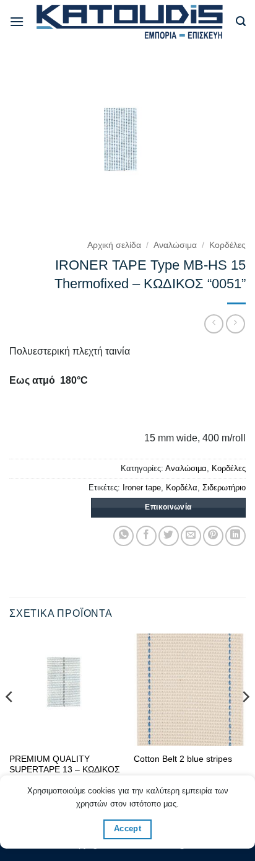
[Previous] (9, 721)
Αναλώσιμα (175, 245)
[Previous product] (235, 323)
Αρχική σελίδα (114, 245)
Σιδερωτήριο (224, 487)
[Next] (245, 721)
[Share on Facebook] (146, 536)
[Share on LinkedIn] (235, 536)
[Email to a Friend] (191, 536)
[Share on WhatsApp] (123, 536)
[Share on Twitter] (168, 536)
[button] (16, 21)
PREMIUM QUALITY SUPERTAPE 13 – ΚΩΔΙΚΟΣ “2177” (64, 769)
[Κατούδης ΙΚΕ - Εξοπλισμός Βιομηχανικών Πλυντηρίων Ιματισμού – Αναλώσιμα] (130, 21)
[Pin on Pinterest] (213, 536)
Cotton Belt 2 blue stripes (183, 759)
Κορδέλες (227, 245)
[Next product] (213, 323)
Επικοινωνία (168, 507)
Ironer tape (142, 487)
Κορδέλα (181, 487)
